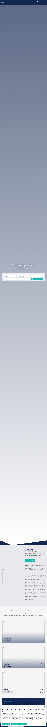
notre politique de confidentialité (24, 721)
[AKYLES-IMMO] (41, 2)
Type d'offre (6, 275)
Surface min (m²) (21, 279)
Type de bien (20, 275)
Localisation (34, 275)
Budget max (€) (8, 279)
